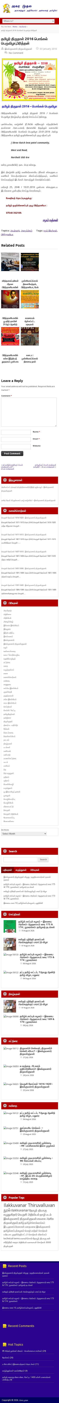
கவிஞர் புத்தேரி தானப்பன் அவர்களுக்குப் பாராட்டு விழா (25, 891)
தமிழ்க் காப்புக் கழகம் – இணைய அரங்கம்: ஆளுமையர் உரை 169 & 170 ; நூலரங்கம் (37, 1019)
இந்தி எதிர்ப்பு (9, 632)
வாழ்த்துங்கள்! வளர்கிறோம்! (13, 1370)
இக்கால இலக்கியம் (11, 625)
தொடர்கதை (8, 732)
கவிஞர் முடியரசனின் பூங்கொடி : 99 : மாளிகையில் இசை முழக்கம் (37, 1144)
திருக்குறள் (8, 721)
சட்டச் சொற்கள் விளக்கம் (34, 1234)
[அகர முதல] (29, 12)
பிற (5, 769)
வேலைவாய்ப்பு (9, 817)
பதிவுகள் (7, 869)
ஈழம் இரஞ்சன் (50, 230)
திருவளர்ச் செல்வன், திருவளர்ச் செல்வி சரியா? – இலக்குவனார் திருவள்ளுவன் (36, 1051)
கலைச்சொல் (26, 1238)
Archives (5, 830)
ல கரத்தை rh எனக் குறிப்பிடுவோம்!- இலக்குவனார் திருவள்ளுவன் (35, 1069)
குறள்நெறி (8, 691)
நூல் (7, 1210)
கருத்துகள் (21, 869)
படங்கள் (7, 747)
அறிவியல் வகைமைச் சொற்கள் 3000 (35, 1242)
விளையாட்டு (9, 806)
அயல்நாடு (22, 27)
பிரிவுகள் (34, 869)
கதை (6, 666)
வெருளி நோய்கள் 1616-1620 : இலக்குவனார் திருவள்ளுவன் (23, 518)
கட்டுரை (7, 662)
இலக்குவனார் (9, 640)
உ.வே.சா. (8, 1234)
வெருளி (7, 810)
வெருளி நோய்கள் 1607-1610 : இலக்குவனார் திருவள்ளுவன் (23, 552)
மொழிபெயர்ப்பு (9, 799)
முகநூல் (7, 795)
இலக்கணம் (8, 636)
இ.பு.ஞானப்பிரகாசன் (14, 1226)
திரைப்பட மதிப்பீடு (11, 725)
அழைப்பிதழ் (26, 230)
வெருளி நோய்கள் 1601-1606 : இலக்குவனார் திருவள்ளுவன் (23, 568)
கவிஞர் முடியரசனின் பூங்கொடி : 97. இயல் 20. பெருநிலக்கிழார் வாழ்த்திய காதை (36, 1176)
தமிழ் (21, 1222)
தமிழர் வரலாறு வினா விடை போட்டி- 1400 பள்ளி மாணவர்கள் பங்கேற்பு (26, 1378)
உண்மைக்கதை (10, 651)
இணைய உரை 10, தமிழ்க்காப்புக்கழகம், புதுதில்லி (23, 903)
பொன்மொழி (9, 784)
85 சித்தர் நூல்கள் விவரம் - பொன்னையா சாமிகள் (22, 1351)
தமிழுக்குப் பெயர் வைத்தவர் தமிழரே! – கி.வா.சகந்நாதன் (44, 466)
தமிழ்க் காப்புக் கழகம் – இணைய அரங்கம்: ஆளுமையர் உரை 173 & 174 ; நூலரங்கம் (37, 957)
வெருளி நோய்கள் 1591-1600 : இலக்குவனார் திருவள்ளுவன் (23, 585)
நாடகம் (6, 739)
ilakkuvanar (20, 1210)
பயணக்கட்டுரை (10, 758)
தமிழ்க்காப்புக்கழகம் (14, 1230)
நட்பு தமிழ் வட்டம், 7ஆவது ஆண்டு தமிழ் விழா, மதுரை (37, 973)
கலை (6, 673)
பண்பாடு (7, 754)
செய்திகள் (8, 706)
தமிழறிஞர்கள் (9, 714)
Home (15, 27)
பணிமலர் (7, 751)
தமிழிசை (7, 717)
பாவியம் (7, 765)
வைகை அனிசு (45, 1219)
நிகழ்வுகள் (8, 743)
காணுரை (7, 684)
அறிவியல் (7, 618)
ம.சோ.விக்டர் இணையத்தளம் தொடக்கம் (18, 1364)
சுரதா (15, 1242)
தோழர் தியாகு (39, 1238)
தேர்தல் (6, 728)
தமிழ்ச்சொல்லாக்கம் (35, 1222)
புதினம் (6, 777)
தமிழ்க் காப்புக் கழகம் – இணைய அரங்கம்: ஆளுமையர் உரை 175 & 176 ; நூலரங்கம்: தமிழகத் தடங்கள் (29, 885)
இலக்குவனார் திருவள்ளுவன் (18, 48)
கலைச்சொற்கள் (10, 677)
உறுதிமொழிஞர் (10, 658)
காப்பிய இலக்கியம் (11, 688)
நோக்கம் (5, 1357)
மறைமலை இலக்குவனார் (37, 1226)
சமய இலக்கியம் (10, 703)
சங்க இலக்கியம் (10, 699)
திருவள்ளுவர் (11, 1222)
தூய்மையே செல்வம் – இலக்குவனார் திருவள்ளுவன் (34, 1129)
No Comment (16, 52)
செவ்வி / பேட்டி (9, 710)
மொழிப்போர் (8, 802)
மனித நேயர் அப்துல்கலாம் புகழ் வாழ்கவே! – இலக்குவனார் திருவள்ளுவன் (28, 500)
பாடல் (6, 762)
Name (36, 431)
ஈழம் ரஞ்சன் (50, 220)
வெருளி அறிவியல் (11, 814)
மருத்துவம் (8, 788)
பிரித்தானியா (7, 234)
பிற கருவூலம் (9, 773)
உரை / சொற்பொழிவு (12, 654)
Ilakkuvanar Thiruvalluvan (29, 1205)
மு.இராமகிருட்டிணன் (12, 791)
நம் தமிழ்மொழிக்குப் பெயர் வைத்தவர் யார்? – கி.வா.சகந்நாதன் (12, 467)
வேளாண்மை (9, 821)
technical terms (12, 1238)
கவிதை (7, 680)
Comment (6, 395)
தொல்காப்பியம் (9, 736)
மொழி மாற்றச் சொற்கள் (36, 1230)
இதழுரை (7, 629)
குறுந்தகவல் (8, 695)
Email (36, 439)
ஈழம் (5, 647)
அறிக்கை (7, 614)
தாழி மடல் (45, 1214)
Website (36, 445)
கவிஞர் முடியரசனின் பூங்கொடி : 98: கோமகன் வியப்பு (36, 1159)
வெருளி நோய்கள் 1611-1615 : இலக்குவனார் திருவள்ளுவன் (23, 535)
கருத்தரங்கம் (9, 669)
